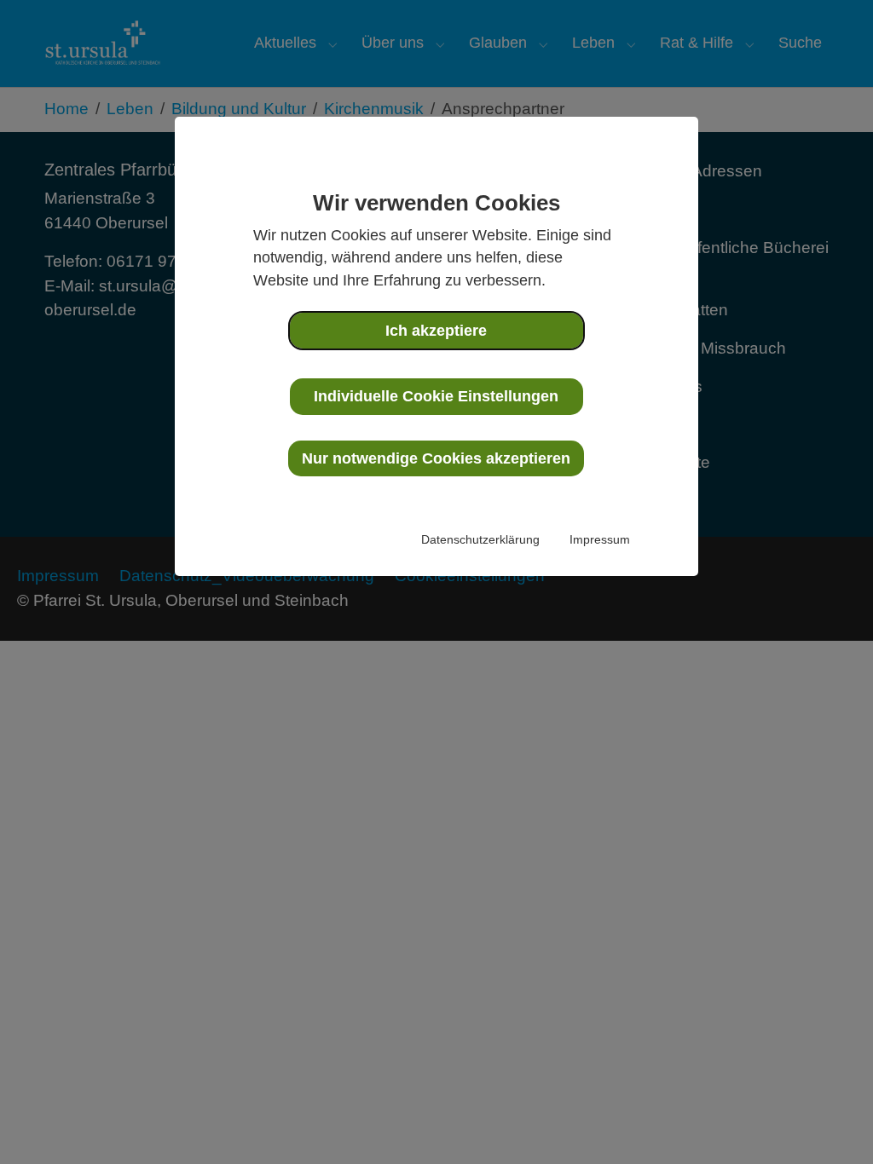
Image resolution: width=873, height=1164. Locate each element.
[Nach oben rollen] (831, 1122)
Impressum (599, 539)
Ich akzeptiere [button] (436, 330)
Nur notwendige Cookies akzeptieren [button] (436, 458)
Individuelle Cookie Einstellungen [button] (436, 396)
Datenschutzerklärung (480, 539)
